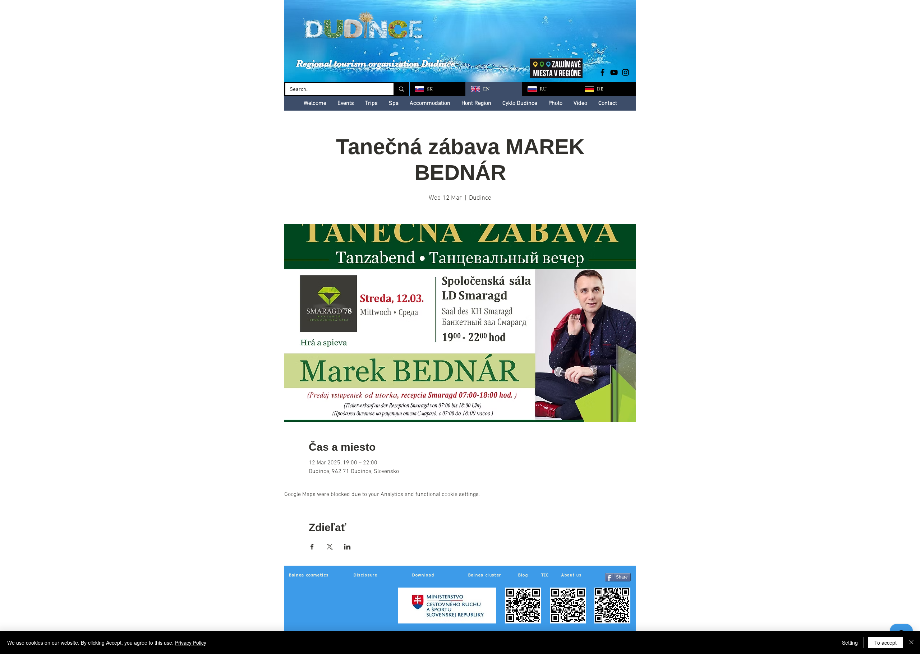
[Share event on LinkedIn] (347, 546)
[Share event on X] (329, 546)
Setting (850, 642)
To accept (885, 642)
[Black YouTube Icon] (614, 72)
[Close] (911, 642)
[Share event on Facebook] (312, 546)
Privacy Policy (190, 642)
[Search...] (401, 89)
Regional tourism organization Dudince (375, 63)
